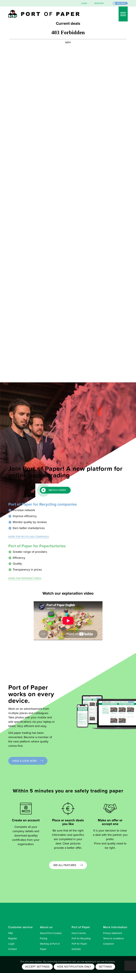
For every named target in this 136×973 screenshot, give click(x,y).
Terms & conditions (113, 938)
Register (12, 938)
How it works (79, 933)
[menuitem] (81, 3)
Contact (12, 949)
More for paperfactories (24, 578)
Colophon (108, 943)
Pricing (43, 938)
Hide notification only (74, 966)
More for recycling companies (28, 536)
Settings (105, 966)
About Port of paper (51, 933)
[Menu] (121, 13)
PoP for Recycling (81, 938)
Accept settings (37, 966)
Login (11, 943)
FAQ (10, 933)
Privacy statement (112, 933)
